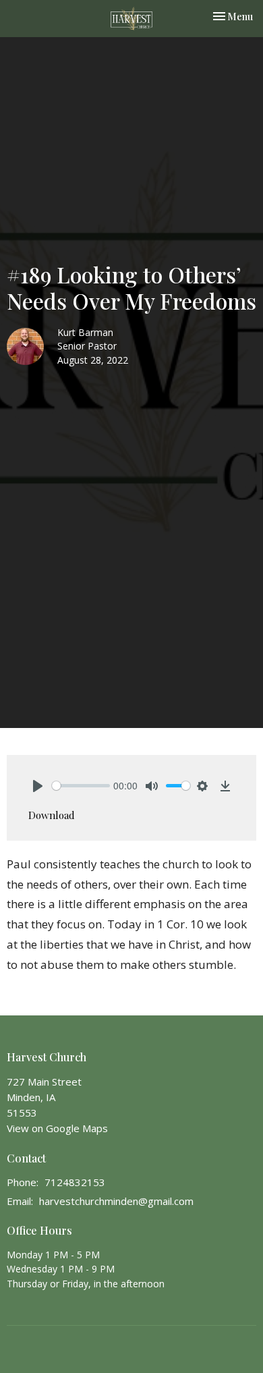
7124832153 (75, 1182)
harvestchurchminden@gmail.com (116, 1201)
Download (51, 815)
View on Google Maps (57, 1128)
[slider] (81, 785)
